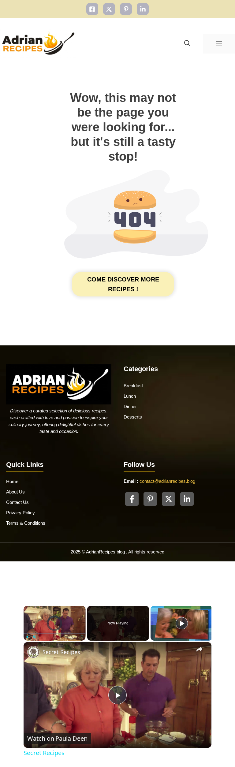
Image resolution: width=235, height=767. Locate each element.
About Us (15, 491)
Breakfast (133, 385)
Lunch (130, 396)
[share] (199, 649)
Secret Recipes (61, 652)
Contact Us (17, 502)
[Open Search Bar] (187, 44)
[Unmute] (34, 637)
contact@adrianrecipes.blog (167, 481)
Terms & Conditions (25, 523)
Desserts (133, 416)
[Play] (27, 637)
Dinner (130, 406)
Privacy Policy (20, 512)
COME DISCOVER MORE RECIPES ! (123, 284)
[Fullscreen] (82, 637)
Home (12, 481)
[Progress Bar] (55, 633)
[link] (33, 652)
